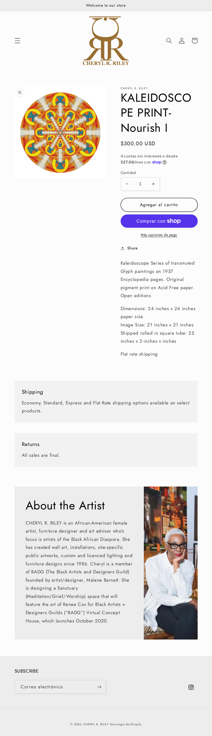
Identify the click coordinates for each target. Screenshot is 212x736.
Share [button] (132, 248)
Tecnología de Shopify (125, 724)
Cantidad (128, 172)
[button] (17, 40)
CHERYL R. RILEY (95, 724)
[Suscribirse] (99, 687)
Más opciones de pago (159, 234)
